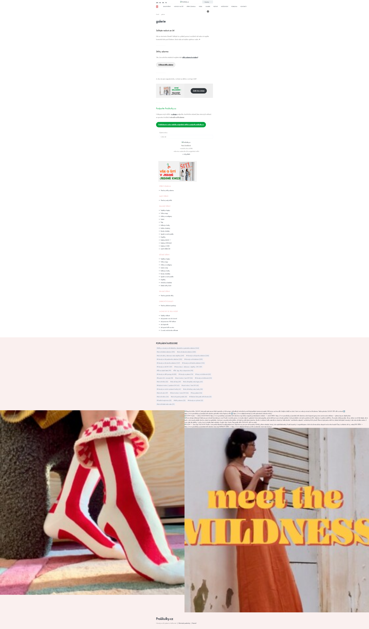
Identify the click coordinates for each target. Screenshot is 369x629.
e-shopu (174, 114)
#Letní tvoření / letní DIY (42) (190, 385)
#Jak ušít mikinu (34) (163, 397)
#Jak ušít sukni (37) (162, 393)
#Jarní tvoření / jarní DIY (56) (184, 378)
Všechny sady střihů (166, 200)
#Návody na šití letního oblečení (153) (193, 363)
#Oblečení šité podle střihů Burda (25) (200, 397)
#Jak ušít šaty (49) (175, 382)
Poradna (234, 6)
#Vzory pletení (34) (196, 393)
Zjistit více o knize (198, 91)
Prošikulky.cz (164, 619)
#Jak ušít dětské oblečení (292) (166, 352)
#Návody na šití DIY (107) (164, 367)
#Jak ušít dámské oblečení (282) (186, 352)
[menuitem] (157, 14)
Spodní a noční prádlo (167, 234)
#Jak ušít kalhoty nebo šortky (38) (193, 389)
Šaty (162, 222)
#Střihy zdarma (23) (179, 400)
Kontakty (243, 6)
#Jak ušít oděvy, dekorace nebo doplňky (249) (170, 356)
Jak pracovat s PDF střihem (168, 321)
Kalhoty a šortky (165, 225)
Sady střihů (163, 196)
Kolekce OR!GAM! (166, 243)
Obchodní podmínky (184, 623)
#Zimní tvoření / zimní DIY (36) (179, 393)
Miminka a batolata (166, 283)
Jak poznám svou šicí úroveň (169, 318)
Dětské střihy (164, 255)
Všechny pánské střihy (167, 295)
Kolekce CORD (165, 246)
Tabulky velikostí (165, 315)
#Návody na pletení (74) (186, 374)
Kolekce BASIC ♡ (166, 240)
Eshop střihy (167, 6)
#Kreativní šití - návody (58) (165, 378)
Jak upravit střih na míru (167, 327)
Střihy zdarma (191, 6)
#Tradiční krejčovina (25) (164, 400)
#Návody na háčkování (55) (203, 378)
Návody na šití (178, 6)
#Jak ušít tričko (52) (162, 382)
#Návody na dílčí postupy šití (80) (166, 374)
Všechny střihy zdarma (167, 190)
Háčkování (224, 6)
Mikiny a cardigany (166, 216)
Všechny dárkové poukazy (168, 305)
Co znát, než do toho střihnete (169, 330)
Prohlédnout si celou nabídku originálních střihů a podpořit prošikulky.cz (181, 124)
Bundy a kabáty (165, 231)
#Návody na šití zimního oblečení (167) (168, 363)
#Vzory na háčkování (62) (203, 374)
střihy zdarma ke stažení (190, 57)
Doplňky (163, 237)
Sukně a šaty (164, 268)
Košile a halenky (165, 228)
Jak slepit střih (164, 324)
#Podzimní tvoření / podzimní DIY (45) (168, 385)
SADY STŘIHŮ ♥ (165, 249)
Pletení (216, 6)
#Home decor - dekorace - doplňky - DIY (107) (188, 367)
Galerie (208, 6)
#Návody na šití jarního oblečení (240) (197, 356)
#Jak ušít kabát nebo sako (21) (166, 404)
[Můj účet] (211, 11)
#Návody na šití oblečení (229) (193, 359)
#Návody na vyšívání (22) (195, 400)
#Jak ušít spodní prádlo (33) (179, 397)
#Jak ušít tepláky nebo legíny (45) (193, 382)
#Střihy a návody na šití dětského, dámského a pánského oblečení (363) (178, 348)
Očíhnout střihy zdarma (165, 65)
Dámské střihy (164, 206)
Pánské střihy (164, 291)
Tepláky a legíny (165, 210)
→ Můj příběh (186, 154)
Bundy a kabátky (165, 274)
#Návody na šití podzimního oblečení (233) (169, 359)
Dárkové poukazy (166, 301)
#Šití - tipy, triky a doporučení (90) (183, 370)
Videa (200, 6)
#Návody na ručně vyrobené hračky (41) (169, 389)
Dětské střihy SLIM (166, 285)
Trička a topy (164, 213)
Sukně (162, 219)
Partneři (194, 623)
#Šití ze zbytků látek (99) (164, 370)
